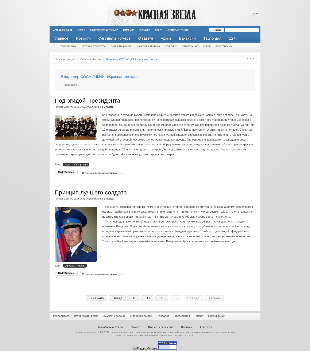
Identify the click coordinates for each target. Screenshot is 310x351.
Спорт (158, 30)
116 (133, 298)
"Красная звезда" (65, 59)
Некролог (171, 46)
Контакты (206, 327)
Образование (190, 46)
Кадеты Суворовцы (76, 164)
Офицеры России (121, 46)
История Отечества (94, 46)
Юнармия (128, 30)
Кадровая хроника (148, 46)
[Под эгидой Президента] (77, 139)
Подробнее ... (66, 172)
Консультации (224, 46)
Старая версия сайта (161, 327)
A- (248, 59)
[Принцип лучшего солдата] (77, 260)
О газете (136, 327)
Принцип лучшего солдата (91, 192)
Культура (144, 30)
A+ (254, 59)
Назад (117, 298)
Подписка (187, 327)
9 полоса (108, 107)
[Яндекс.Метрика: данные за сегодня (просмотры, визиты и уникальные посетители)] (145, 348)
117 (147, 298)
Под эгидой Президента (87, 100)
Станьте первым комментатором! (100, 173)
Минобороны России (111, 327)
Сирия (206, 46)
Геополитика (69, 46)
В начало (96, 298)
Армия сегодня (62, 30)
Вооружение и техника (104, 30)
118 (161, 298)
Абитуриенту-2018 (178, 30)
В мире (81, 30)
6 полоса (108, 198)
